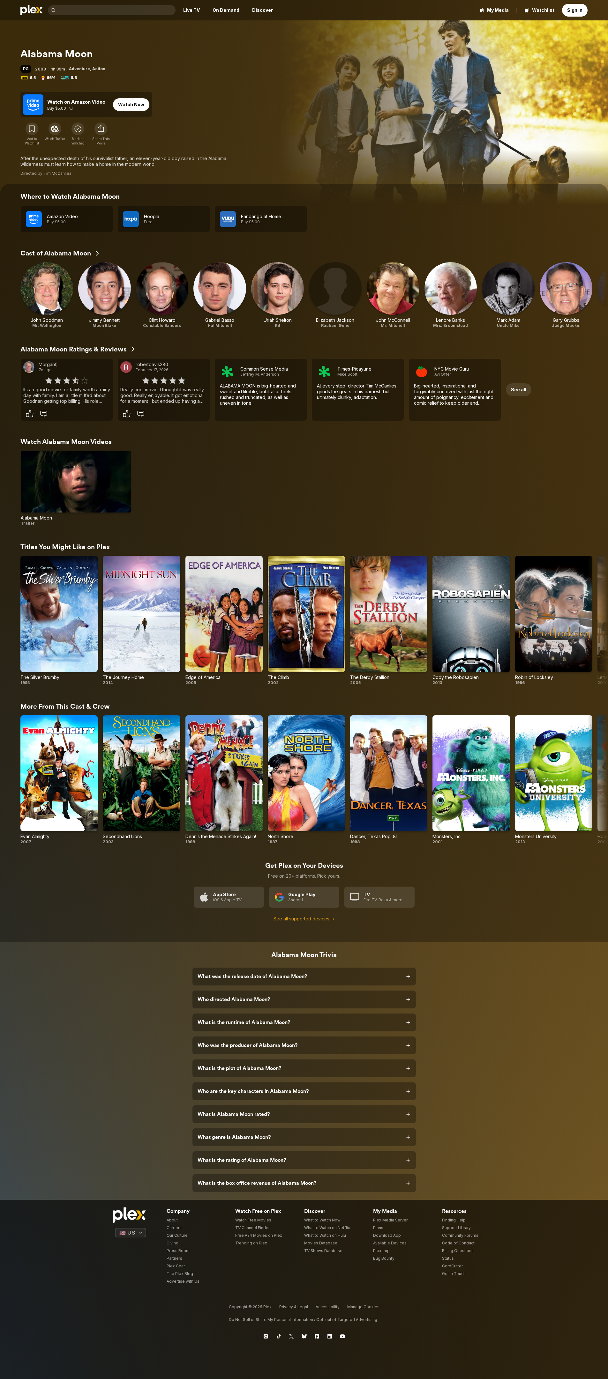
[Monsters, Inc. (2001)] (471, 779)
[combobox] (116, 10)
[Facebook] (317, 1336)
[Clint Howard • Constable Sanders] (162, 295)
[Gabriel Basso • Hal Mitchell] (219, 295)
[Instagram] (265, 1336)
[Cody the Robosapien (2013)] (471, 620)
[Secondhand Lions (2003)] (141, 779)
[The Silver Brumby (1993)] (59, 620)
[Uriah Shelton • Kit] (277, 295)
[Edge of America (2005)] (224, 620)
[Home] (31, 10)
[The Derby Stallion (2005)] (388, 620)
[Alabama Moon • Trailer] (76, 488)
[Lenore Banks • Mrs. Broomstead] (450, 295)
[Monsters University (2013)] (553, 779)
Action (98, 68)
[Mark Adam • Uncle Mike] (508, 295)
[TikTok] (278, 1336)
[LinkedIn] (329, 1336)
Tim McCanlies (57, 173)
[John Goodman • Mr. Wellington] (46, 295)
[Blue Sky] (304, 1336)
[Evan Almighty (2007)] (59, 779)
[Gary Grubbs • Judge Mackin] (566, 295)
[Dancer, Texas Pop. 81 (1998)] (388, 779)
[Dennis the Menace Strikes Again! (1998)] (224, 779)
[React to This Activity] (29, 413)
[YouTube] (342, 1336)
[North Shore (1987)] (306, 779)
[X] (291, 1336)
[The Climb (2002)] (306, 620)
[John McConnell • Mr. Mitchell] (393, 295)
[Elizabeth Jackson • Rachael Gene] (335, 295)
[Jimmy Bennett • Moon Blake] (104, 295)
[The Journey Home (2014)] (141, 620)
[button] (100, 133)
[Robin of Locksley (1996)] (553, 620)
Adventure (79, 68)
